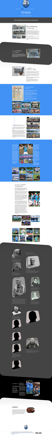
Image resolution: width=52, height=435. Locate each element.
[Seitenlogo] (26, 4)
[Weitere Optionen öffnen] (35, 9)
